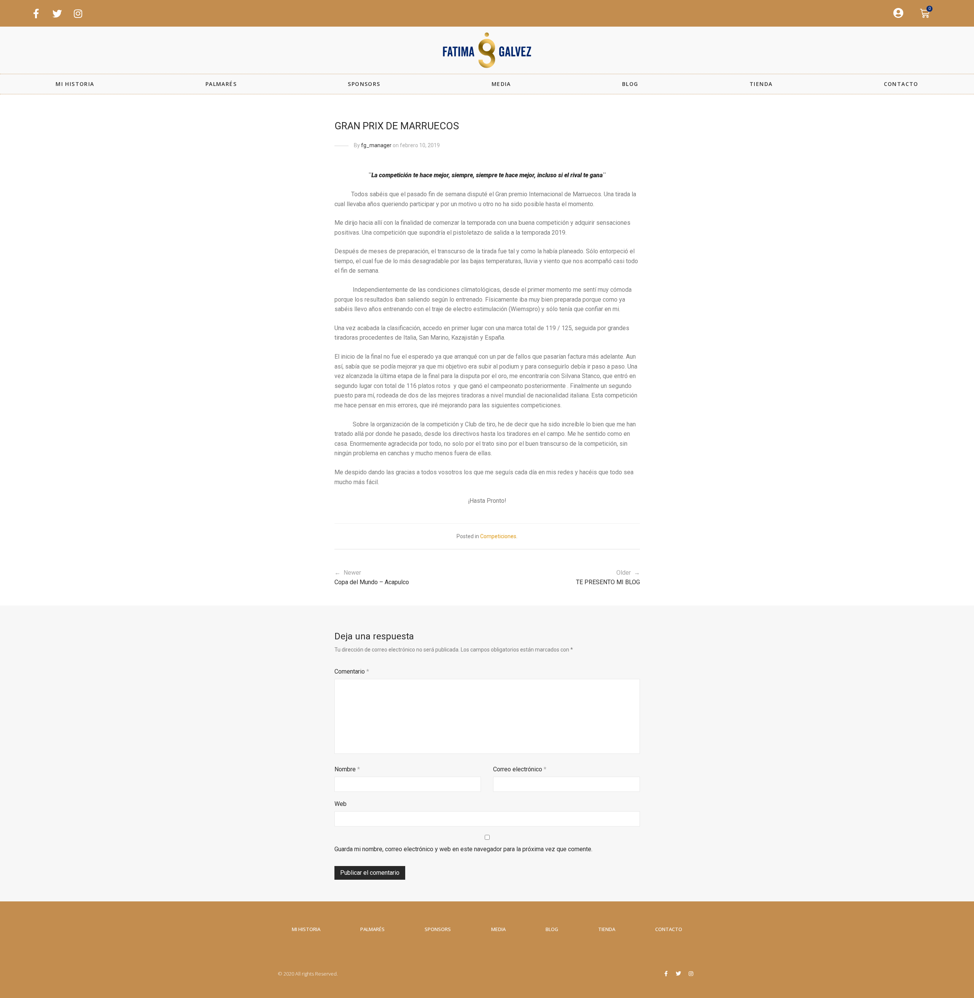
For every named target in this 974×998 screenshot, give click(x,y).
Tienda (761, 83)
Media (501, 83)
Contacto (901, 83)
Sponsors (364, 83)
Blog (630, 83)
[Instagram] (78, 13)
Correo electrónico (519, 769)
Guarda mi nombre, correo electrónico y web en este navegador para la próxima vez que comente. (463, 849)
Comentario (351, 671)
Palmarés (221, 83)
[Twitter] (57, 13)
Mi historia (75, 83)
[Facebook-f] (36, 13)
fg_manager (376, 145)
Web (340, 803)
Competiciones (498, 536)
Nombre (347, 769)
